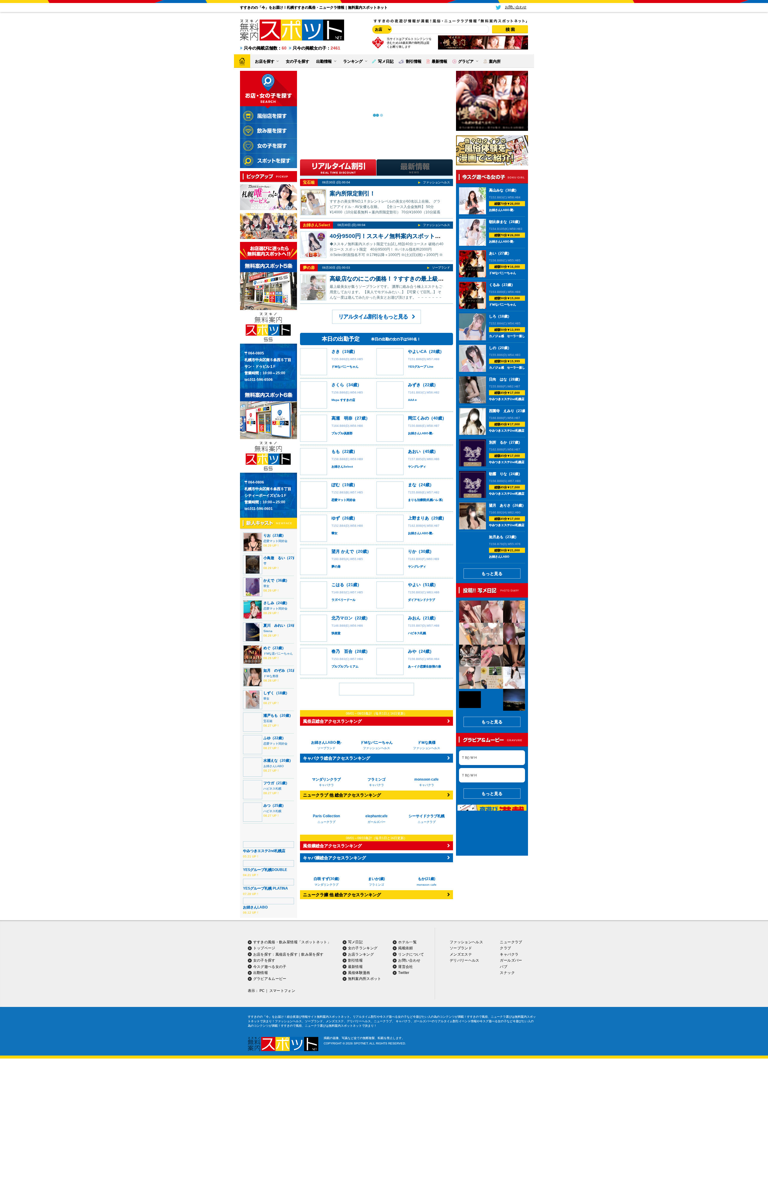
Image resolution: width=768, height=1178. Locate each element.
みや (412, 651)
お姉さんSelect (316, 225)
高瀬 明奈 (342, 418)
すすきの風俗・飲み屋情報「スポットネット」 (292, 942)
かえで (268, 580)
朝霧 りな (498, 474)
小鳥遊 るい (274, 558)
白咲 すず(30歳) (326, 879)
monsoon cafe (426, 884)
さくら (338, 384)
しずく (268, 693)
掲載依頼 (405, 948)
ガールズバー (511, 960)
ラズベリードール (344, 599)
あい (492, 253)
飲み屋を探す (312, 954)
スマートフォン (282, 991)
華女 (266, 586)
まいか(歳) (376, 879)
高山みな (496, 190)
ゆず (336, 518)
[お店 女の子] (381, 29)
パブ (503, 967)
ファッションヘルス (436, 182)
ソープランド (441, 267)
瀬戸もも (270, 715)
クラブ (505, 948)
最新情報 (355, 967)
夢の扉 (309, 267)
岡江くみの (418, 418)
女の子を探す (264, 960)
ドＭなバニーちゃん (345, 366)
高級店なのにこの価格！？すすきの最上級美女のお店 (398, 279)
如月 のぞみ (274, 670)
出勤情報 (260, 973)
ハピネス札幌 (272, 788)
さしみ (268, 603)
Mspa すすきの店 (343, 400)
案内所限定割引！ (352, 193)
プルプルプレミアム (345, 666)
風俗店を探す (286, 954)
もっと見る (492, 573)
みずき (414, 384)
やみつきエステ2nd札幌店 (264, 851)
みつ (267, 805)
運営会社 (405, 967)
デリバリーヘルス (464, 960)
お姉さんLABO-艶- (420, 433)
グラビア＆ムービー (269, 979)
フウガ (268, 783)
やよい (414, 584)
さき (336, 351)
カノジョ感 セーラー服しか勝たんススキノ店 (520, 336)
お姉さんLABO (273, 766)
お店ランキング (361, 954)
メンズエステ (461, 954)
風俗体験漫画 (359, 973)
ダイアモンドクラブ (421, 599)
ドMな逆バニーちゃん (278, 653)
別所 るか (498, 442)
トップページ (264, 948)
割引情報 (355, 960)
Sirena (267, 631)
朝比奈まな (498, 222)
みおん (414, 618)
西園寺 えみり (501, 411)
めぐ (267, 648)
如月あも (496, 537)
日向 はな (498, 379)
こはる (338, 584)
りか (412, 551)
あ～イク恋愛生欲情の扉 (424, 666)
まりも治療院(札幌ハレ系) (425, 500)
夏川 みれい (274, 625)
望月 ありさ (500, 505)
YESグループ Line (421, 366)
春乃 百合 (342, 651)
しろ (492, 316)
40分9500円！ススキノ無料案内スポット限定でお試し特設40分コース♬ (423, 236)
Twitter (404, 973)
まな (412, 484)
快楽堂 (336, 633)
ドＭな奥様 (270, 676)
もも (336, 451)
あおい (414, 451)
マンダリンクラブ (326, 884)
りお (267, 535)
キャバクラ (509, 954)
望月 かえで (343, 551)
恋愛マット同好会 (275, 541)
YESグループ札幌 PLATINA (265, 888)
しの (492, 348)
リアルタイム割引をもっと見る (373, 317)
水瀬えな (270, 760)
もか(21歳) (426, 879)
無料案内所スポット (364, 979)
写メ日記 (355, 942)
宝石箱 (267, 721)
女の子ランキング (363, 948)
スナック (507, 973)
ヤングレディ (417, 466)
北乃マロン (342, 618)
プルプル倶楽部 (342, 433)
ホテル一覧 (407, 942)
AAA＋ (412, 400)
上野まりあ (418, 518)
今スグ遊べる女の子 (269, 967)
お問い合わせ (409, 960)
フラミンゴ (376, 884)
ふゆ (267, 738)
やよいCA (417, 351)
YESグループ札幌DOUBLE (265, 870)
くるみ (494, 285)
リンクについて (411, 954)
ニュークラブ (511, 942)
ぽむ (336, 484)
